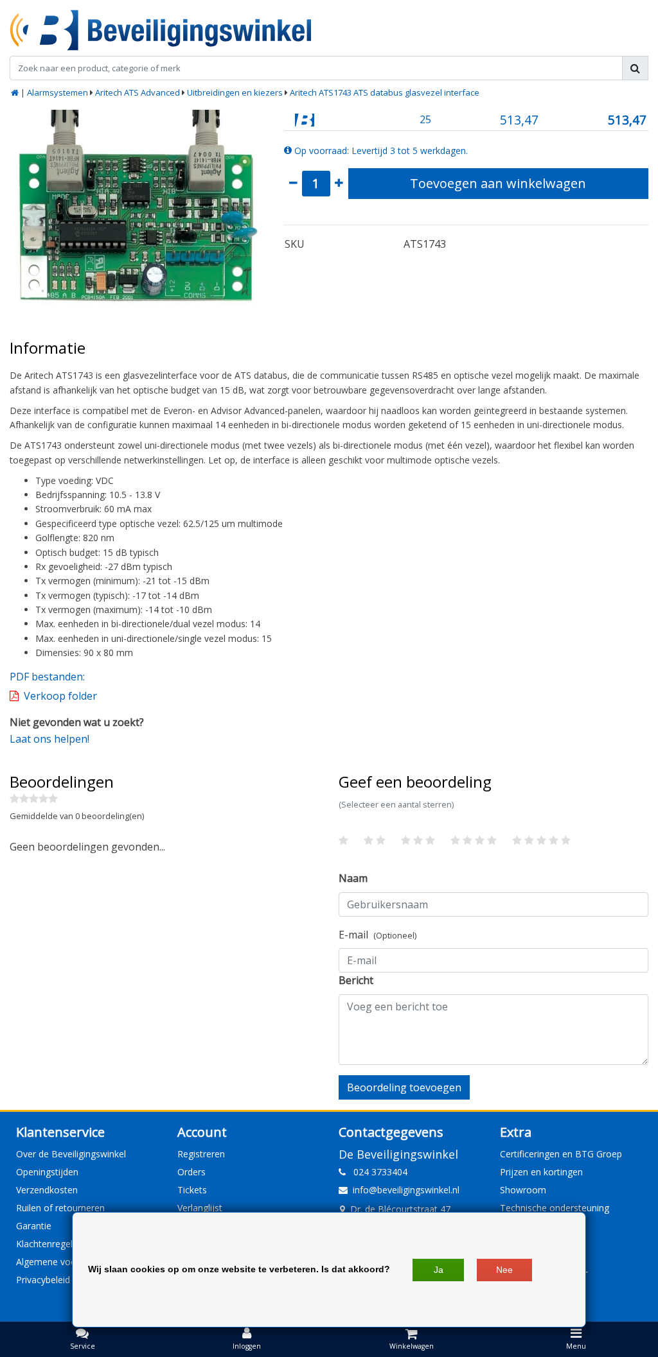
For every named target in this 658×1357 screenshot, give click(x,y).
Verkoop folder (60, 696)
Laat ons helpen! (49, 739)
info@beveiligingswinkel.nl (406, 1190)
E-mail (377, 935)
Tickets (192, 1190)
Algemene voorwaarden (66, 1262)
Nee (504, 1270)
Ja (438, 1270)
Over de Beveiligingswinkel (71, 1154)
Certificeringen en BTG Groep (561, 1154)
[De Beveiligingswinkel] (161, 30)
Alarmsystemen (57, 92)
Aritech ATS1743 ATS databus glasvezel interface (384, 92)
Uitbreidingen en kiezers (235, 92)
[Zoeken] (635, 68)
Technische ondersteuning (554, 1208)
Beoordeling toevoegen (404, 1087)
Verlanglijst (199, 1208)
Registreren (201, 1154)
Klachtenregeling (50, 1244)
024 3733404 (376, 1172)
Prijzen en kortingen (541, 1172)
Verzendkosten (47, 1190)
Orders (191, 1172)
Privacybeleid (43, 1280)
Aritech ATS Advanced (137, 92)
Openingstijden (47, 1172)
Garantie (33, 1226)
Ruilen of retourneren (60, 1208)
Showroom (523, 1190)
